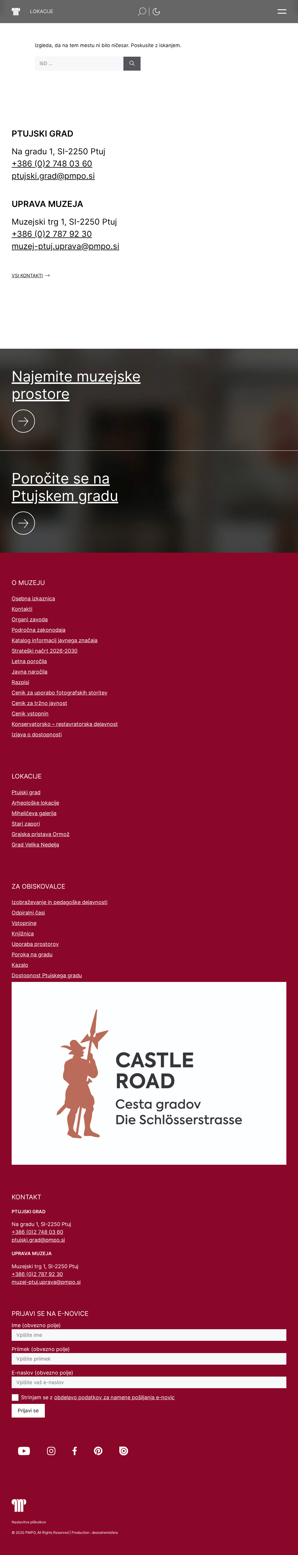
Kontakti (22, 609)
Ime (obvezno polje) (36, 1325)
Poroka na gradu (32, 954)
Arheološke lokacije (35, 803)
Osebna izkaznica (33, 598)
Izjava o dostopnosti (37, 734)
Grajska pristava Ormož (41, 834)
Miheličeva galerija (34, 813)
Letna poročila (29, 661)
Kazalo (20, 965)
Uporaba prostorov (35, 944)
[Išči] (132, 64)
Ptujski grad (26, 792)
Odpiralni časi (28, 913)
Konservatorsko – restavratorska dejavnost (65, 724)
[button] (41, 11)
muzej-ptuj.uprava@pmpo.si (65, 246)
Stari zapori (26, 824)
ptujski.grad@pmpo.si (53, 176)
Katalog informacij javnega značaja (54, 640)
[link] (24, 1451)
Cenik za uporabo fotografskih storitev (59, 693)
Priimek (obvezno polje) (41, 1349)
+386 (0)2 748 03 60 (52, 164)
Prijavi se (28, 1410)
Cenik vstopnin (30, 714)
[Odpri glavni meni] (282, 11)
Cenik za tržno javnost (39, 703)
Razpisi (20, 682)
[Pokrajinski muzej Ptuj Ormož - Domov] (16, 11)
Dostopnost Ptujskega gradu (47, 975)
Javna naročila (29, 672)
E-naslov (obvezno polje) (42, 1373)
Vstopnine (24, 923)
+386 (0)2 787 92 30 (52, 234)
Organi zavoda (30, 619)
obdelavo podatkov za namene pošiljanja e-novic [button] (114, 1397)
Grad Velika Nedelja (35, 845)
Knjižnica (23, 934)
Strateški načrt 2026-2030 (44, 651)
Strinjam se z (98, 1397)
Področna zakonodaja (38, 630)
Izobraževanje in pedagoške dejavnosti (59, 902)
